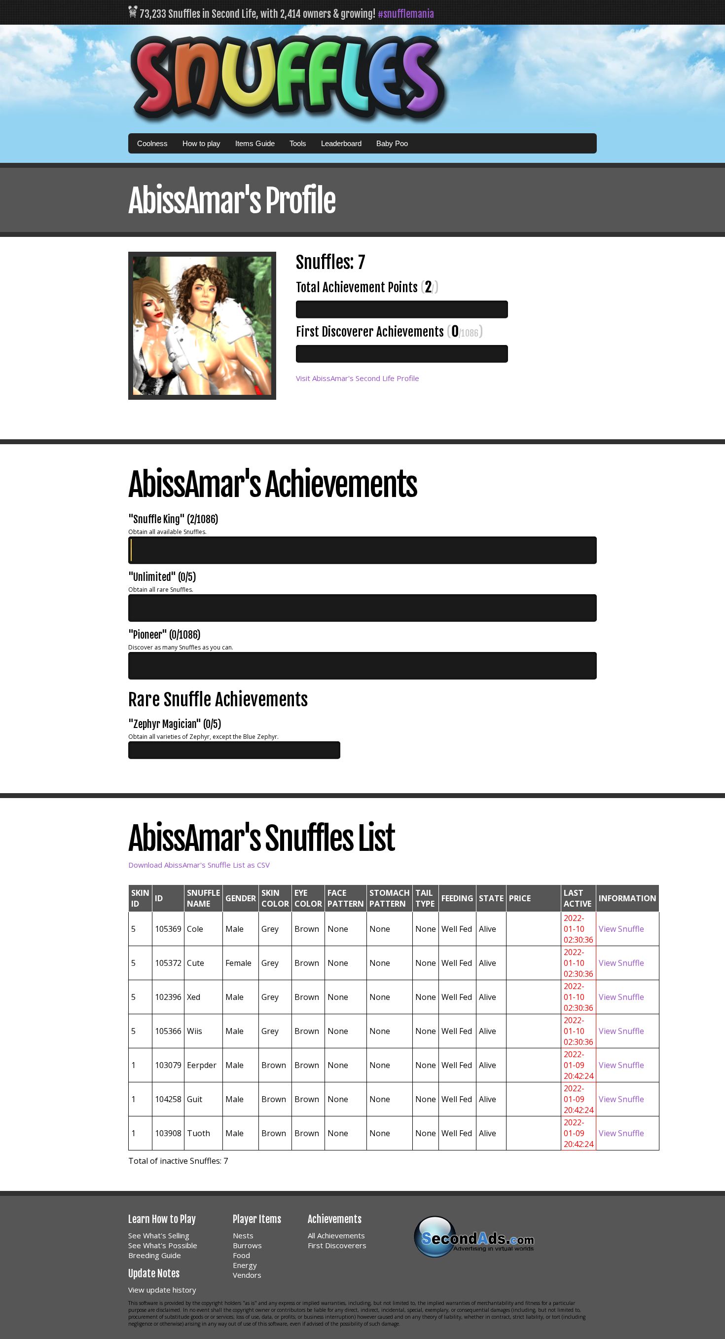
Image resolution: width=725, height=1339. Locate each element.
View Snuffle (621, 928)
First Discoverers (337, 1245)
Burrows (247, 1245)
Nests (243, 1235)
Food (241, 1255)
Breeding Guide (154, 1255)
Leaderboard (341, 143)
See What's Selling (158, 1235)
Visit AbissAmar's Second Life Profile (357, 378)
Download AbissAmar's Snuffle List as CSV (199, 865)
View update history (162, 1290)
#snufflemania (406, 14)
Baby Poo (392, 143)
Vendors (247, 1275)
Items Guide (255, 143)
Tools (298, 143)
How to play (201, 143)
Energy (245, 1265)
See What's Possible (162, 1245)
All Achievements (336, 1235)
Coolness (152, 143)
